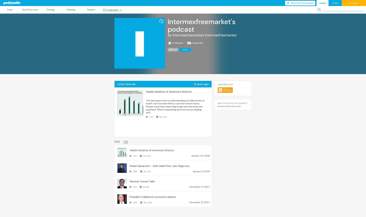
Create (335, 3)
